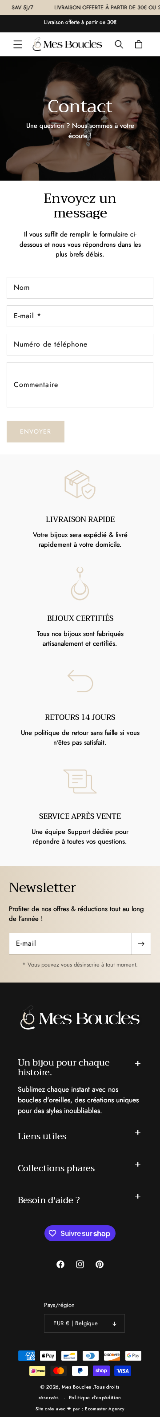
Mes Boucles (76, 1386)
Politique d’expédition (95, 1397)
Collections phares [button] (56, 1168)
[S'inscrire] (141, 944)
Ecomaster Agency (104, 1408)
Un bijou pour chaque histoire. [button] (64, 1067)
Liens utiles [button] (42, 1136)
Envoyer (35, 431)
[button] (18, 44)
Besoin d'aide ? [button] (49, 1200)
